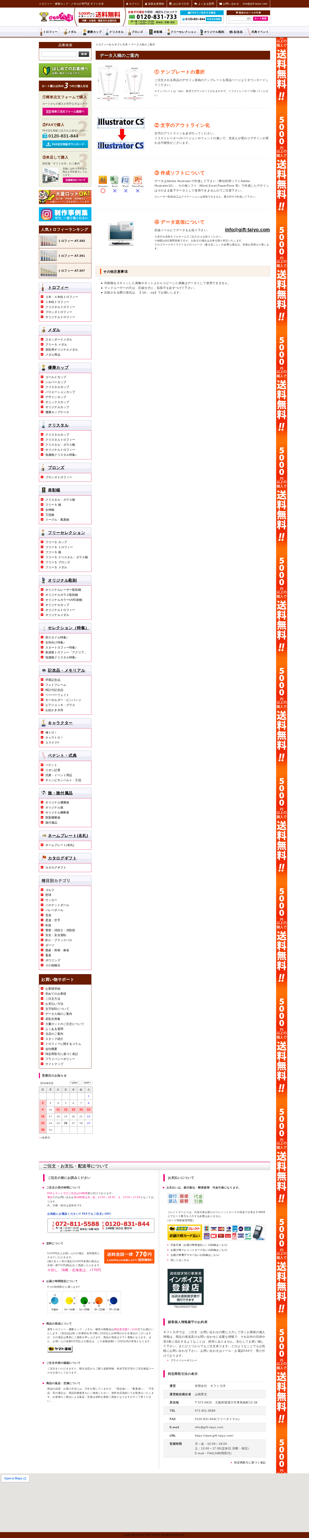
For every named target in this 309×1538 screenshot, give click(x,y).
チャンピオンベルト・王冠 (63, 780)
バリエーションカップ (60, 392)
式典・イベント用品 (58, 775)
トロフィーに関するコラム (63, 1043)
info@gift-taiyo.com (247, 229)
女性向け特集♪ (55, 642)
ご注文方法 (52, 998)
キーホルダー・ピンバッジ (63, 700)
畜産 (48, 955)
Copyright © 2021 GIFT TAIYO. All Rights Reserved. (154, 1535)
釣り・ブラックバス (58, 940)
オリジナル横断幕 (57, 812)
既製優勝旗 (52, 817)
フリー (183, 31)
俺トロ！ (51, 732)
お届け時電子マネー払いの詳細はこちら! (195, 1255)
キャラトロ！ (54, 737)
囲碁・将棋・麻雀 (57, 950)
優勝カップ (94, 31)
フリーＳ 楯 (53, 504)
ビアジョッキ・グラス (60, 705)
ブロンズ (137, 31)
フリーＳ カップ (56, 542)
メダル (72, 31)
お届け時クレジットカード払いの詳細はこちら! (199, 1249)
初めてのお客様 (55, 993)
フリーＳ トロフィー (59, 547)
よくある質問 (54, 1029)
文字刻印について (57, 1008)
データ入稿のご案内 (58, 1013)
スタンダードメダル (58, 339)
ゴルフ (49, 890)
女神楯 (49, 509)
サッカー (51, 900)
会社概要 (51, 1049)
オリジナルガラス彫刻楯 (61, 594)
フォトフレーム (55, 684)
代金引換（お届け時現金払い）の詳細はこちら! (199, 1244)
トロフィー (50, 31)
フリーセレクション (66, 533)
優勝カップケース (57, 412)
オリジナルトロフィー (60, 317)
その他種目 (52, 965)
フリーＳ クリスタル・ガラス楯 (66, 557)
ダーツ (49, 945)
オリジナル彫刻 (62, 580)
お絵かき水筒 (54, 710)
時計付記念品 (54, 690)
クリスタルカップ (57, 387)
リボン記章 (52, 770)
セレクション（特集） (68, 628)
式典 (260, 31)
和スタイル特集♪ (56, 637)
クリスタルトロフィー (60, 307)
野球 (48, 895)
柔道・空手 (52, 920)
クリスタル (116, 31)
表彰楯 (158, 31)
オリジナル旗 (54, 807)
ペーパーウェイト (57, 695)
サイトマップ (54, 1064)
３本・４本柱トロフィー (61, 297)
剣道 (48, 925)
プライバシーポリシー (60, 1059)
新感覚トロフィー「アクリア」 (66, 652)
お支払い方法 (54, 1003)
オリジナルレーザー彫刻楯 (63, 589)
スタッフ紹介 (54, 1038)
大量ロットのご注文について (64, 1024)
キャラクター (60, 723)
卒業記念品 (52, 679)
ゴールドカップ (55, 377)
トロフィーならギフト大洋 (112, 44)
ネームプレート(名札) (68, 835)
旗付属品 (51, 822)
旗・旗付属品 (60, 793)
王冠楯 (49, 514)
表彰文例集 (52, 1019)
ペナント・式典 (62, 755)
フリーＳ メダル (56, 344)
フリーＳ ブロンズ (57, 562)
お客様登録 (52, 988)
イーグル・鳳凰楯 (57, 519)
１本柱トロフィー (57, 302)
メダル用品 (52, 354)
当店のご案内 (54, 1033)
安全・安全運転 (55, 935)
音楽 (48, 915)
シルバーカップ (55, 382)
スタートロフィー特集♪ (61, 647)
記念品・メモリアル (66, 670)
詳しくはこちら (180, 1260)
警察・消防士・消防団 (60, 930)
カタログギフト (62, 858)
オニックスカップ (57, 402)
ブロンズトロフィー (58, 312)
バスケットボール (57, 905)
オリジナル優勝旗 (57, 802)
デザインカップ (55, 397)
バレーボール (54, 910)
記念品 (238, 31)
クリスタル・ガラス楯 (60, 444)
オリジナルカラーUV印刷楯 (63, 599)
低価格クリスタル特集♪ (61, 454)
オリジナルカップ (57, 407)
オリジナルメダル (57, 615)
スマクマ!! (52, 742)
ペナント (51, 765)
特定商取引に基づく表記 (61, 1054)
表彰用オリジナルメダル (61, 349)
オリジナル (214, 31)
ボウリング (52, 960)
